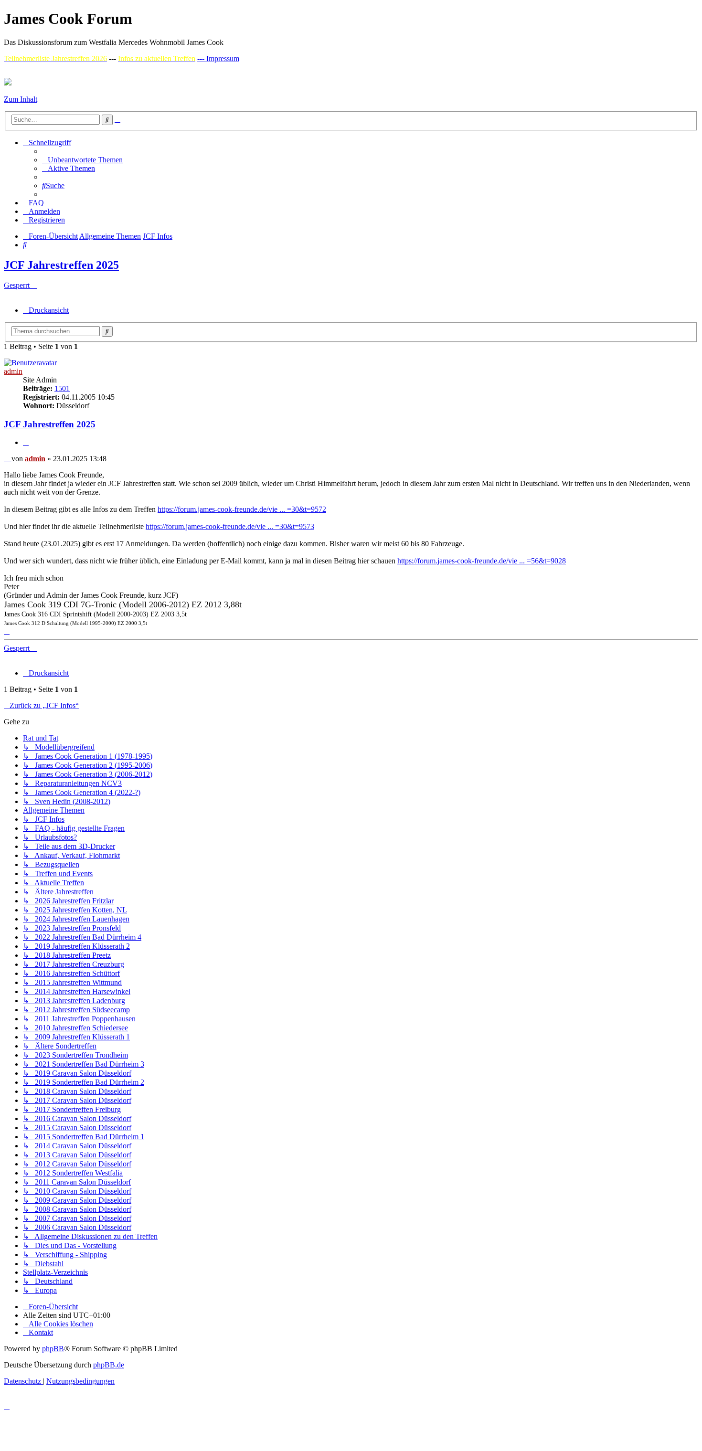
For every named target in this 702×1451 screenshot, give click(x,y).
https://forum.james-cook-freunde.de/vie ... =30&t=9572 (242, 509)
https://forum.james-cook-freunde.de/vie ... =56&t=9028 (481, 561)
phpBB (53, 1349)
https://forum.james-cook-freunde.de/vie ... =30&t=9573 (230, 526)
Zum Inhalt (20, 99)
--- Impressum (218, 58)
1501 (62, 388)
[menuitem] (82, 160)
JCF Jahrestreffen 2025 (61, 265)
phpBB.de (108, 1365)
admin (13, 371)
